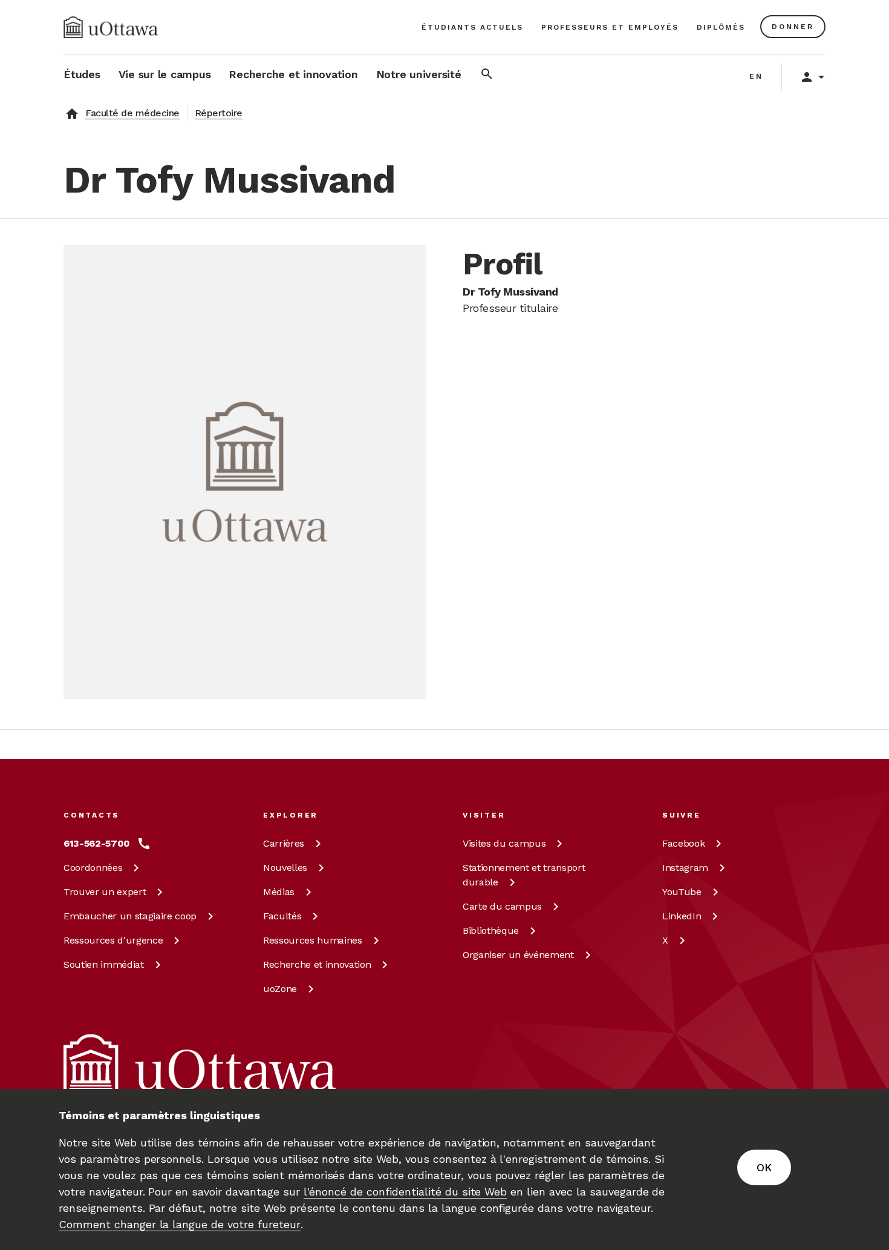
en (756, 76)
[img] (110, 27)
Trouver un (104, 892)
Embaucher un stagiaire (130, 916)
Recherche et (317, 964)
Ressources (113, 940)
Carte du (502, 906)
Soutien (103, 964)
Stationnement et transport (524, 875)
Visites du (504, 843)
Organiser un (518, 955)
